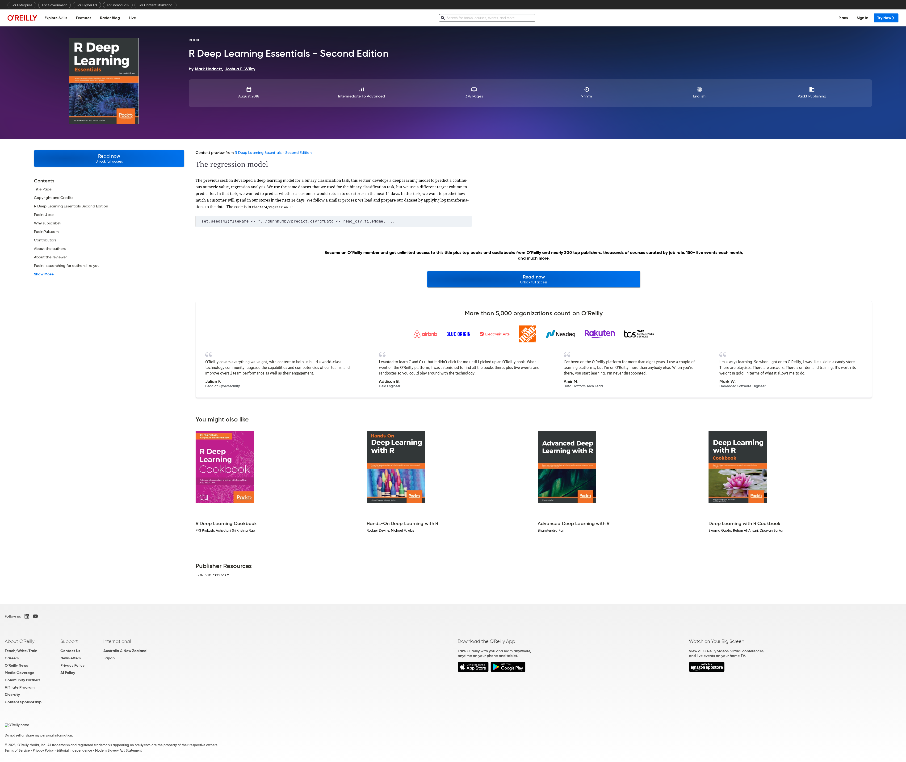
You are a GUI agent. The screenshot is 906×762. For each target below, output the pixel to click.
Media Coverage (19, 672)
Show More (44, 274)
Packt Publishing (812, 96)
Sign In (862, 17)
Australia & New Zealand (125, 650)
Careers (12, 658)
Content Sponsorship (23, 701)
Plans (843, 17)
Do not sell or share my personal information (38, 735)
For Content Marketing (155, 5)
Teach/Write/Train (21, 650)
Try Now (884, 17)
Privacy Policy (72, 665)
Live (132, 17)
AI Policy (67, 672)
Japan (109, 658)
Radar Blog (110, 17)
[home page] (22, 17)
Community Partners (22, 680)
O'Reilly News (16, 665)
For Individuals (118, 5)
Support (69, 641)
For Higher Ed (87, 5)
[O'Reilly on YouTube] (35, 616)
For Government (54, 5)
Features (83, 17)
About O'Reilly (19, 641)
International (117, 641)
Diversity (12, 694)
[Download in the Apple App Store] (473, 670)
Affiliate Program (20, 687)
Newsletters (70, 658)
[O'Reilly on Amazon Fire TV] (707, 670)
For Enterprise (22, 5)
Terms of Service (17, 750)
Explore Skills (56, 17)
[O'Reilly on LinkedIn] (27, 616)
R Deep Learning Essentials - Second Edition (273, 152)
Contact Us (70, 650)
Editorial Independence (74, 750)
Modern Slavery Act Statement (118, 750)
